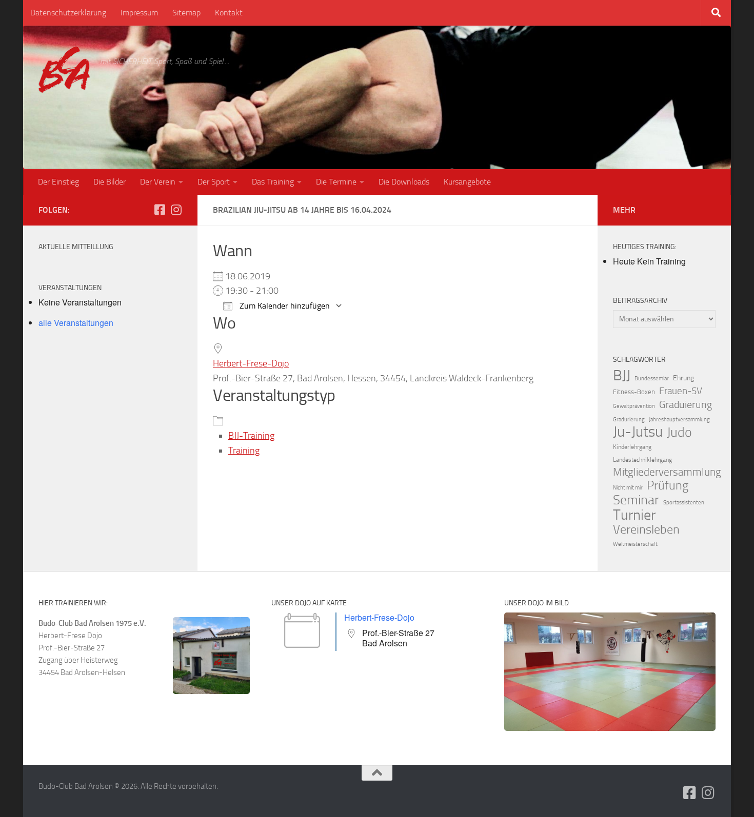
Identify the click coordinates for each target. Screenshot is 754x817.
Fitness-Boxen (634, 392)
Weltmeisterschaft (635, 544)
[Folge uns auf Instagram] (176, 209)
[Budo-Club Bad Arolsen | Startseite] (64, 69)
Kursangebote (467, 182)
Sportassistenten (683, 502)
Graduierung (685, 404)
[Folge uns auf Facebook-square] (159, 209)
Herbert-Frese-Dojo (251, 363)
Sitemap (186, 12)
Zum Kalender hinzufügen (283, 306)
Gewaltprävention (634, 406)
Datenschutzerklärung (68, 12)
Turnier (634, 515)
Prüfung (667, 485)
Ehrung (683, 378)
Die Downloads (404, 182)
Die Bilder (109, 182)
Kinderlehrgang (632, 447)
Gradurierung (629, 419)
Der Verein (157, 182)
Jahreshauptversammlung (679, 419)
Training (244, 450)
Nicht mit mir (628, 487)
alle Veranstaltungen (75, 323)
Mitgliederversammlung (667, 472)
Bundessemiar (651, 378)
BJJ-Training (251, 435)
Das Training (273, 182)
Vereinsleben (646, 529)
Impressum (139, 12)
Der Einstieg (58, 182)
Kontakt (229, 12)
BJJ (621, 375)
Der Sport (213, 182)
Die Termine (336, 182)
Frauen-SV (680, 391)
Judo (679, 432)
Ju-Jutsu (638, 432)
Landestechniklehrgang (642, 459)
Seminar (636, 500)
